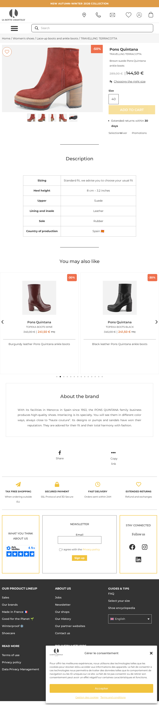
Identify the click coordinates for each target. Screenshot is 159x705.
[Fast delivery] (97, 484)
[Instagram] (144, 547)
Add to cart (132, 110)
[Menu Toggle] (14, 28)
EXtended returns (138, 491)
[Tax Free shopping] (18, 484)
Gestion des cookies (87, 697)
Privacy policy (91, 549)
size (111, 90)
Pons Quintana (124, 49)
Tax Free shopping (18, 491)
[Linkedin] (138, 559)
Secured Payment (57, 491)
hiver (123, 132)
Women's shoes (23, 38)
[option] (52, 78)
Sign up (79, 557)
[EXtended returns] (138, 484)
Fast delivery (97, 491)
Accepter (101, 688)
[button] (151, 653)
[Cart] (151, 14)
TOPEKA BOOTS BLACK (120, 326)
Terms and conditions (113, 697)
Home (6, 38)
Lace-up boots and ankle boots (57, 38)
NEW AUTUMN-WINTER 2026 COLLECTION (79, 3)
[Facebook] (132, 547)
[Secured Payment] (57, 484)
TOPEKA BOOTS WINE (39, 326)
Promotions (137, 132)
